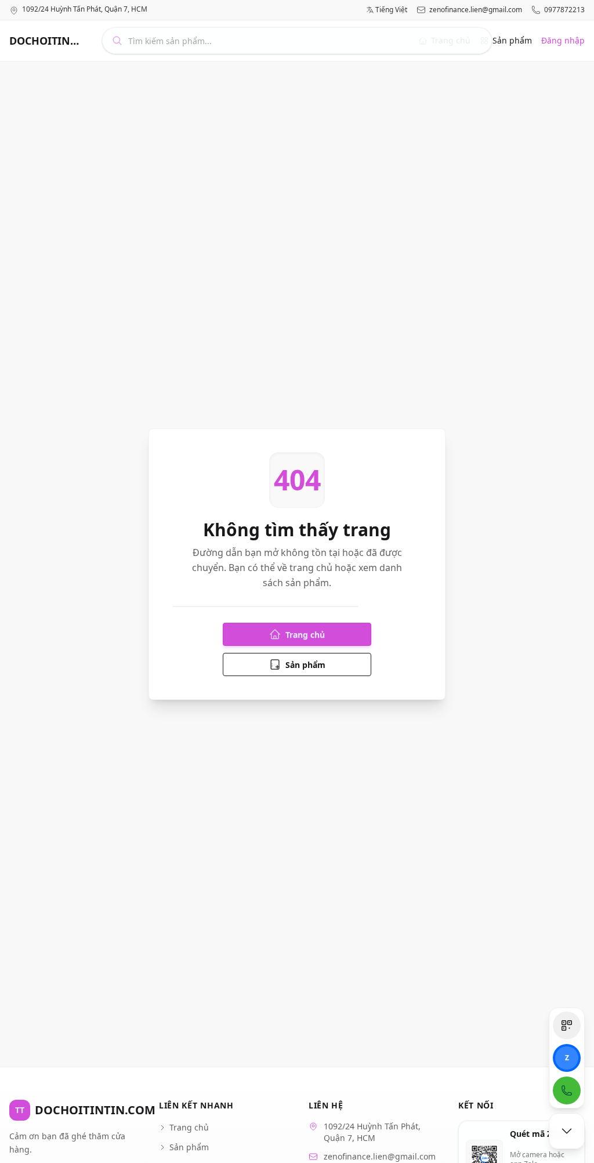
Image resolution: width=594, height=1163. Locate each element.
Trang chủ (305, 634)
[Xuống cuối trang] (567, 1131)
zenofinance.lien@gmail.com (475, 10)
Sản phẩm (512, 40)
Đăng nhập (563, 40)
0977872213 (564, 10)
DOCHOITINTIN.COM (46, 41)
